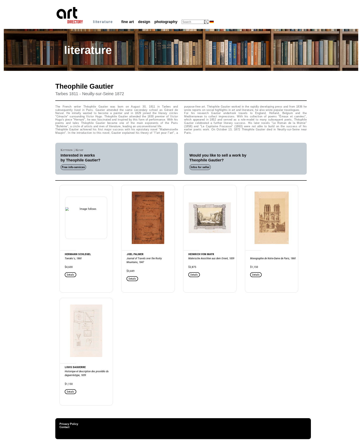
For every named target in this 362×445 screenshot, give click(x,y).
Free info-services (73, 167)
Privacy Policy (68, 424)
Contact (64, 427)
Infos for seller (200, 167)
